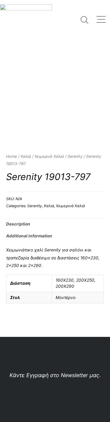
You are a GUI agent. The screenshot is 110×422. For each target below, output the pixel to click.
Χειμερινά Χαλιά (49, 156)
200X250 (85, 280)
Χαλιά (25, 156)
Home (11, 156)
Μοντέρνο (65, 297)
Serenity (75, 156)
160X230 (65, 280)
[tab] (55, 224)
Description (18, 224)
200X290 (65, 286)
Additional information (29, 235)
